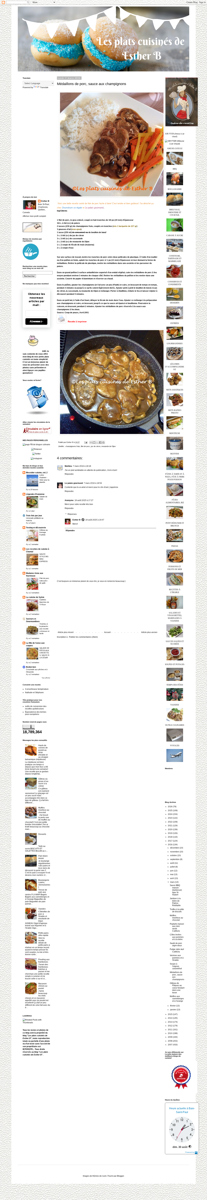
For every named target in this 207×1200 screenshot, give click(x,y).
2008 (170, 1041)
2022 (170, 822)
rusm (104, 1176)
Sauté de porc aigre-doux (176, 944)
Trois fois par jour (34, 515)
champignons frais (72, 446)
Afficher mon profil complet (34, 216)
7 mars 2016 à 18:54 (93, 483)
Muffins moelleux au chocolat (43, 810)
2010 (170, 1033)
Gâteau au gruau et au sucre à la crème (43, 782)
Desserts (42, 834)
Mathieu (68, 466)
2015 (170, 1014)
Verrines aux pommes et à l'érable (177, 957)
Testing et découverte (36, 527)
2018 (170, 837)
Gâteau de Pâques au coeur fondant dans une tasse (177, 988)
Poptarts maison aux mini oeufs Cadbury (177, 927)
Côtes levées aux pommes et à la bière (177, 937)
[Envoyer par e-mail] (91, 442)
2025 (170, 810)
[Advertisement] (107, 607)
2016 (170, 844)
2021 (170, 825)
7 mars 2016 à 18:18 (82, 466)
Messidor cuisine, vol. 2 (37, 472)
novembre (175, 852)
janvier (173, 1009)
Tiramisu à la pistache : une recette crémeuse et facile (44, 628)
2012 (170, 1026)
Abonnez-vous (36, 321)
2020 (170, 829)
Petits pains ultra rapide (43, 934)
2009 (170, 1037)
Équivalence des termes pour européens (35, 713)
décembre (175, 848)
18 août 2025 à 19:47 (94, 520)
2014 (170, 1018)
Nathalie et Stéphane (34, 692)
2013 (170, 1022)
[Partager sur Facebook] (100, 442)
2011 (170, 1029)
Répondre (69, 474)
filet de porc (85, 446)
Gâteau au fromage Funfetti (43, 532)
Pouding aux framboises (43, 960)
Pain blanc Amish (43, 857)
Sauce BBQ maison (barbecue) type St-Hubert (176, 890)
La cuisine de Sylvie (35, 597)
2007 (170, 1045)
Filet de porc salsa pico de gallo (44, 580)
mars (172, 882)
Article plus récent (65, 632)
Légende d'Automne (35, 494)
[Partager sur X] (97, 442)
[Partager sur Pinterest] (103, 442)
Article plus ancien (149, 632)
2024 (170, 814)
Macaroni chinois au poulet (42, 986)
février (173, 1006)
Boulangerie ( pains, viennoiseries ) (44, 883)
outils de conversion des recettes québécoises (35, 707)
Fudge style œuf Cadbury (177, 950)
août (172, 863)
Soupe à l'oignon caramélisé (176, 966)
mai (172, 874)
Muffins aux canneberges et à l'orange (177, 998)
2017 (170, 841)
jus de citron (95, 446)
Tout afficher (46, 678)
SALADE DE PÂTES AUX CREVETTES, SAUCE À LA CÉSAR (44, 653)
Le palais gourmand (74, 483)
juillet (172, 867)
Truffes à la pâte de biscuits (177, 910)
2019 (170, 833)
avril (172, 878)
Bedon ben (31, 667)
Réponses (72, 514)
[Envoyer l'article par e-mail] (86, 442)
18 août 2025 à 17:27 (84, 500)
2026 (170, 806)
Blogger (120, 1176)
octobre (173, 855)
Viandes (42, 909)
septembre (175, 859)
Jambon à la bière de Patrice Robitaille (175, 902)
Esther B (76, 520)
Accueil (107, 632)
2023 (170, 818)
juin (172, 871)
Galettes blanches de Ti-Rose (44, 602)
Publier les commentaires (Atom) (83, 637)
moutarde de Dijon (108, 446)
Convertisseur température (37, 689)
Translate (44, 87)
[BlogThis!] (94, 442)
